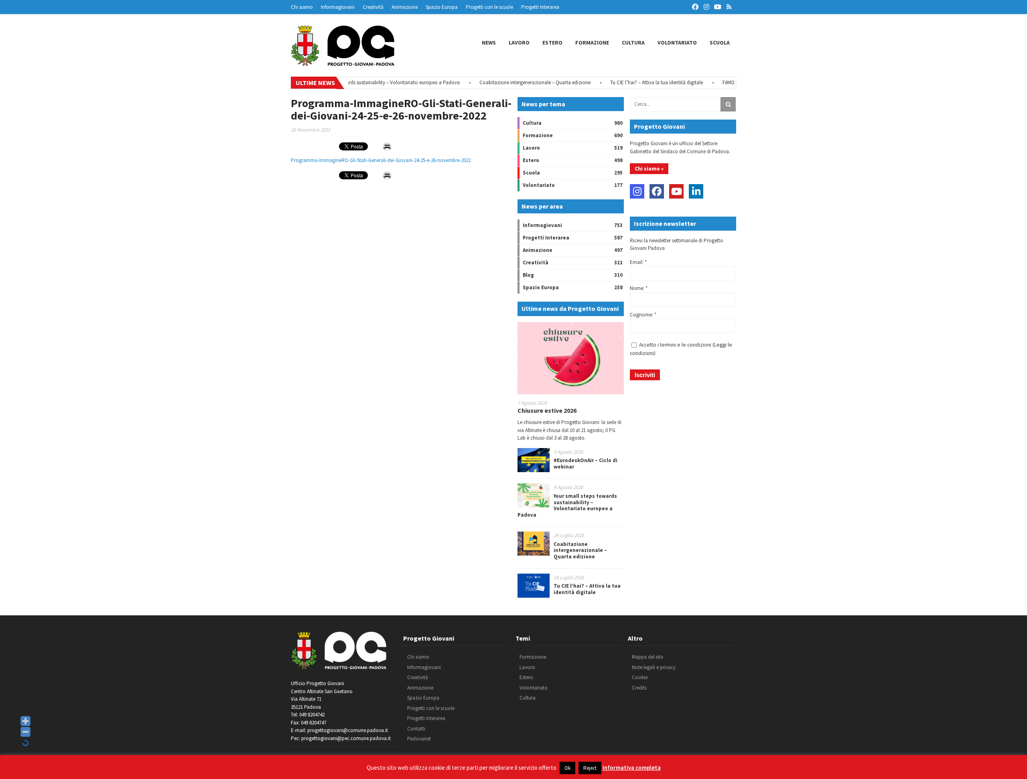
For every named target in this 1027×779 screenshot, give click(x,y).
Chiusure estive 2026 (547, 410)
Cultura (633, 42)
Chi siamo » (649, 168)
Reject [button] (590, 768)
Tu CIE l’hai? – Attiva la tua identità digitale (638, 82)
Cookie (639, 677)
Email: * (638, 262)
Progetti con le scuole (489, 7)
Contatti (416, 728)
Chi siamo (302, 7)
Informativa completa (632, 767)
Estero (552, 42)
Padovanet (419, 738)
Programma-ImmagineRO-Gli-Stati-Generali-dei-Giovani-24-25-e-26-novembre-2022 (381, 160)
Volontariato (677, 42)
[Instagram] (637, 191)
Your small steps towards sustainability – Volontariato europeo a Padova (363, 82)
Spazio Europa (442, 7)
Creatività (373, 7)
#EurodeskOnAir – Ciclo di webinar (585, 463)
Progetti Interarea (540, 7)
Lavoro (519, 42)
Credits (639, 687)
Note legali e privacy (654, 667)
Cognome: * (643, 314)
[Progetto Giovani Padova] (342, 62)
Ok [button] (567, 768)
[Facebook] (656, 191)
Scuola (720, 42)
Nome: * (638, 288)
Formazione (592, 42)
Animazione (405, 7)
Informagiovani (338, 7)
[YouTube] (676, 191)
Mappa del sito (648, 656)
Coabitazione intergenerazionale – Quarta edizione (516, 82)
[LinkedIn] (696, 191)
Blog (528, 275)
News (489, 42)
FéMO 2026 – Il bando (727, 82)
